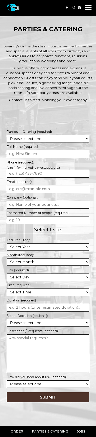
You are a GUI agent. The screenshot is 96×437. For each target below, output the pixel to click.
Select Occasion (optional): (27, 316)
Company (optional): (22, 197)
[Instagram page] (73, 7)
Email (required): (19, 182)
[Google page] (79, 7)
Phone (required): (20, 162)
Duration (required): (22, 300)
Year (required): (18, 240)
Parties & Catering (50, 431)
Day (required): (18, 270)
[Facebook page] (67, 7)
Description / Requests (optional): (32, 331)
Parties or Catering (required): (29, 132)
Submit (48, 397)
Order (17, 431)
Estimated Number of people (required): (38, 213)
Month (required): (20, 255)
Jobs (81, 431)
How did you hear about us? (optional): (37, 377)
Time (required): (19, 285)
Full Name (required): (23, 147)
